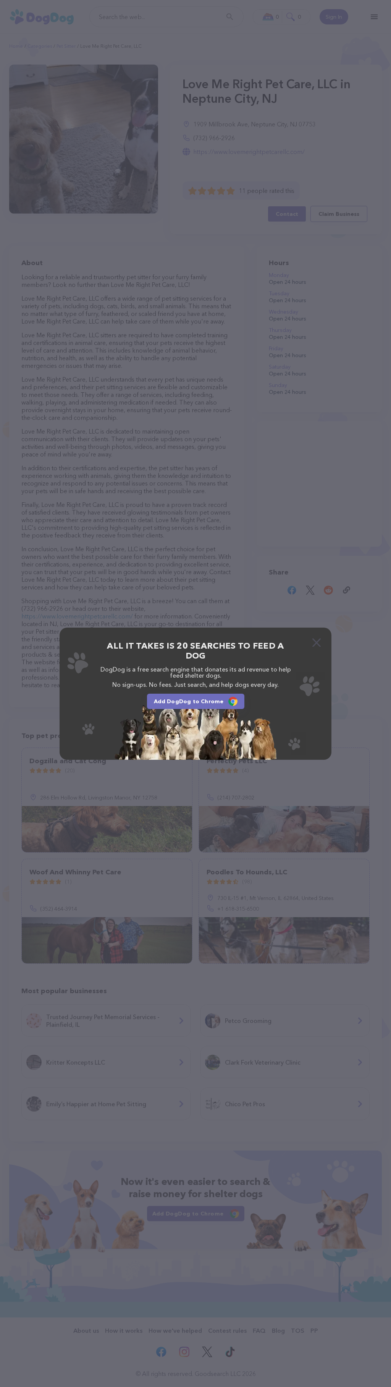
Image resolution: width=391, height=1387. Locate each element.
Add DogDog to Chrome (189, 701)
